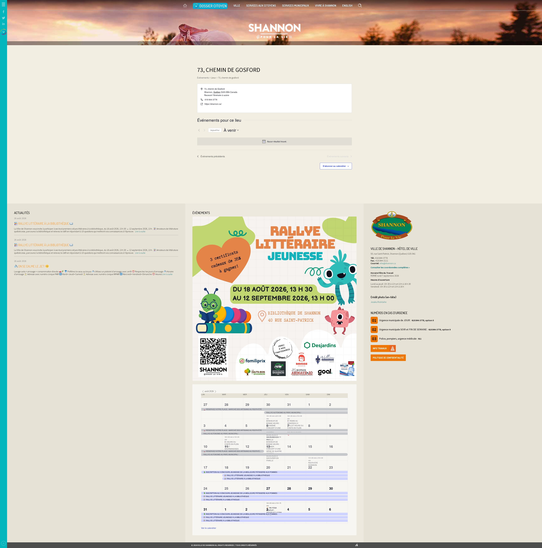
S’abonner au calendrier (334, 166)
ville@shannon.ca (388, 263)
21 (289, 467)
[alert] (274, 141)
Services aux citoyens (261, 5)
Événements (203, 77)
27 (205, 404)
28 (226, 404)
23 (331, 467)
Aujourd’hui (214, 130)
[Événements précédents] (199, 130)
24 (205, 488)
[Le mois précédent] (215, 391)
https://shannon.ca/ (213, 103)
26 (247, 488)
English (347, 5)
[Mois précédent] (203, 391)
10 (205, 446)
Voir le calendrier (208, 528)
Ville (236, 5)
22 (310, 467)
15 (310, 446)
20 (268, 467)
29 (247, 404)
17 (205, 467)
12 (247, 446)
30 (268, 404)
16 (331, 446)
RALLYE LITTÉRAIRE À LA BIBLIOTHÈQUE (43, 223)
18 (226, 467)
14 (289, 446)
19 (247, 467)
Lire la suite (140, 231)
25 (226, 488)
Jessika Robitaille (378, 302)
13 (268, 446)
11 (226, 446)
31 (289, 404)
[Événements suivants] (204, 130)
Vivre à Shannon (325, 5)
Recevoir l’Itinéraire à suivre (216, 95)
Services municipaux (295, 5)
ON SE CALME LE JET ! (31, 266)
